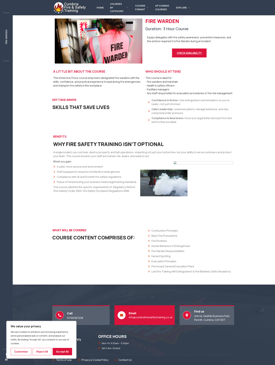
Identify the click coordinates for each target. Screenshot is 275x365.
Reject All (42, 351)
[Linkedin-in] (6, 359)
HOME (100, 7)
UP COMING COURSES (162, 7)
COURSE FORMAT (140, 7)
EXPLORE (181, 7)
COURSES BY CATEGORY (116, 7)
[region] (41, 340)
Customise (21, 351)
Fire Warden (6, 37)
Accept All (62, 351)
